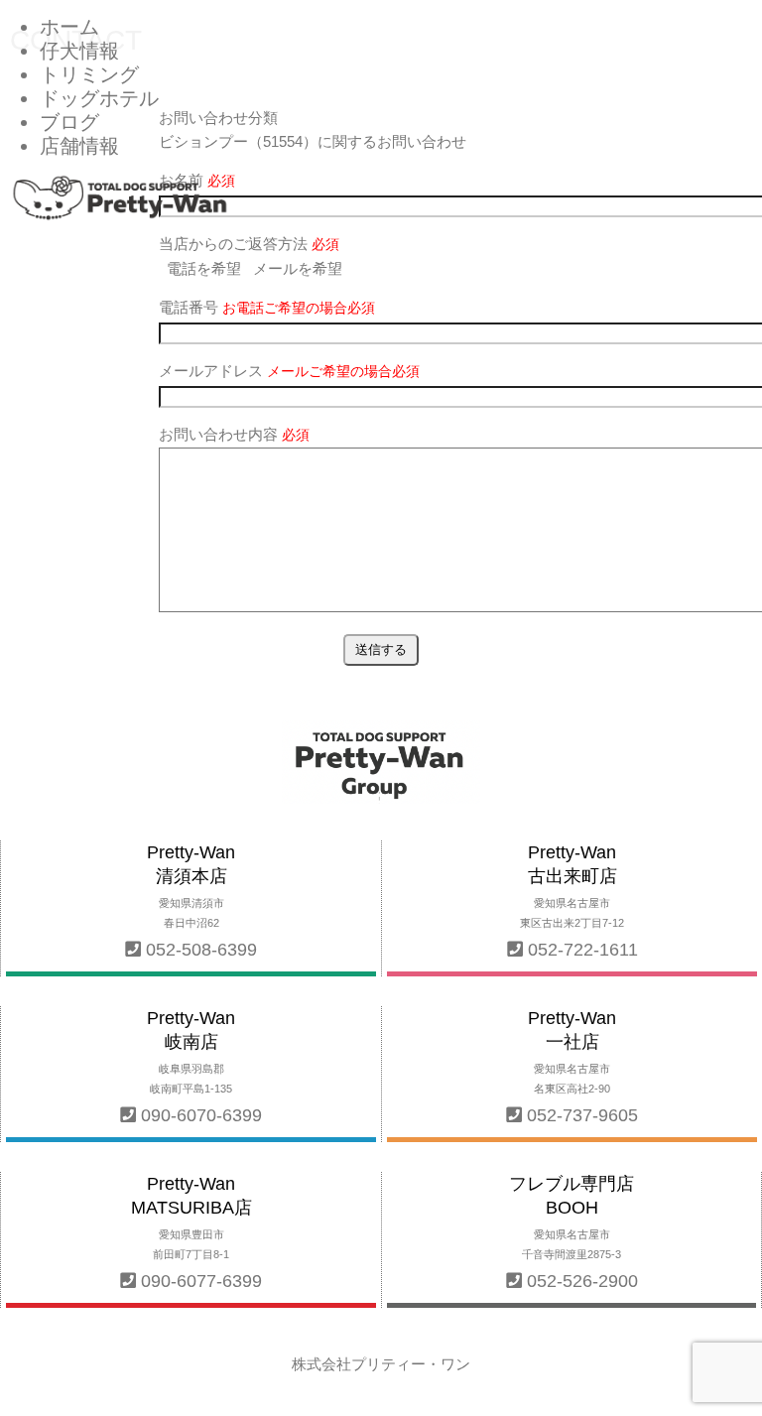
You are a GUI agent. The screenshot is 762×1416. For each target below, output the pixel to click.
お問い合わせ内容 (234, 434)
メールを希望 (297, 268)
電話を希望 (204, 268)
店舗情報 (79, 146)
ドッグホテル (99, 98)
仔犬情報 (79, 51)
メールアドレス (289, 370)
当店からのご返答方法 (249, 243)
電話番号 (267, 307)
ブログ (69, 122)
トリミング (89, 74)
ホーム (69, 27)
